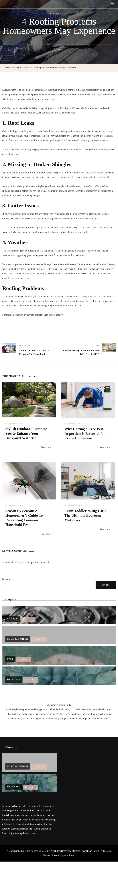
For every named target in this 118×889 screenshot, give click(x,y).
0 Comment (59, 50)
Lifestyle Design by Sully (37, 851)
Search (6, 578)
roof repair (89, 191)
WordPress (69, 855)
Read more (46, 447)
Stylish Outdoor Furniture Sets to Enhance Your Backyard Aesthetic (26, 433)
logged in (22, 562)
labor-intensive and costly (97, 108)
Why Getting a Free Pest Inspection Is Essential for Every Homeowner (84, 433)
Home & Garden (58, 14)
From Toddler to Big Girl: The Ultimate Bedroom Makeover (85, 515)
